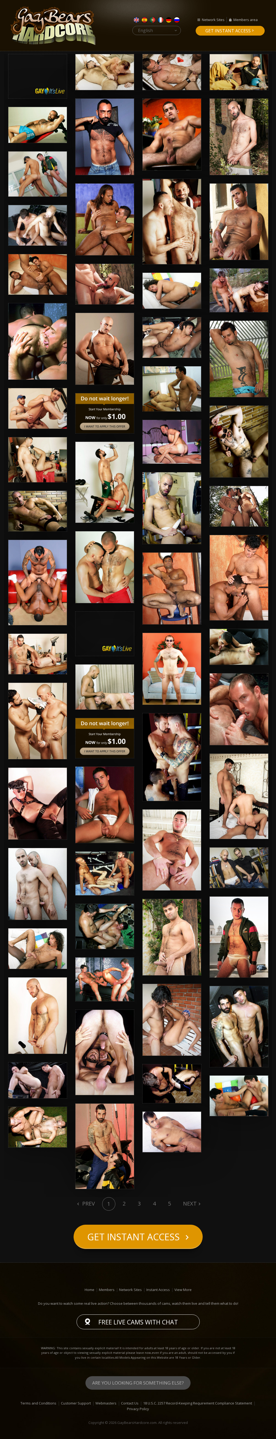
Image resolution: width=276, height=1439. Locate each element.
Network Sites (213, 19)
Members (107, 1289)
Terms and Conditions (38, 1403)
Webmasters (105, 1403)
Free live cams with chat (138, 1322)
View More (183, 1289)
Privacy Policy (138, 1408)
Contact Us (130, 1403)
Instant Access (158, 1289)
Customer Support (76, 1403)
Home (89, 1289)
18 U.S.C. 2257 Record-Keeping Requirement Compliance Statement (197, 1403)
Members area (245, 19)
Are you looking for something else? (138, 1383)
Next (190, 1203)
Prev (88, 1203)
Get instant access (228, 31)
